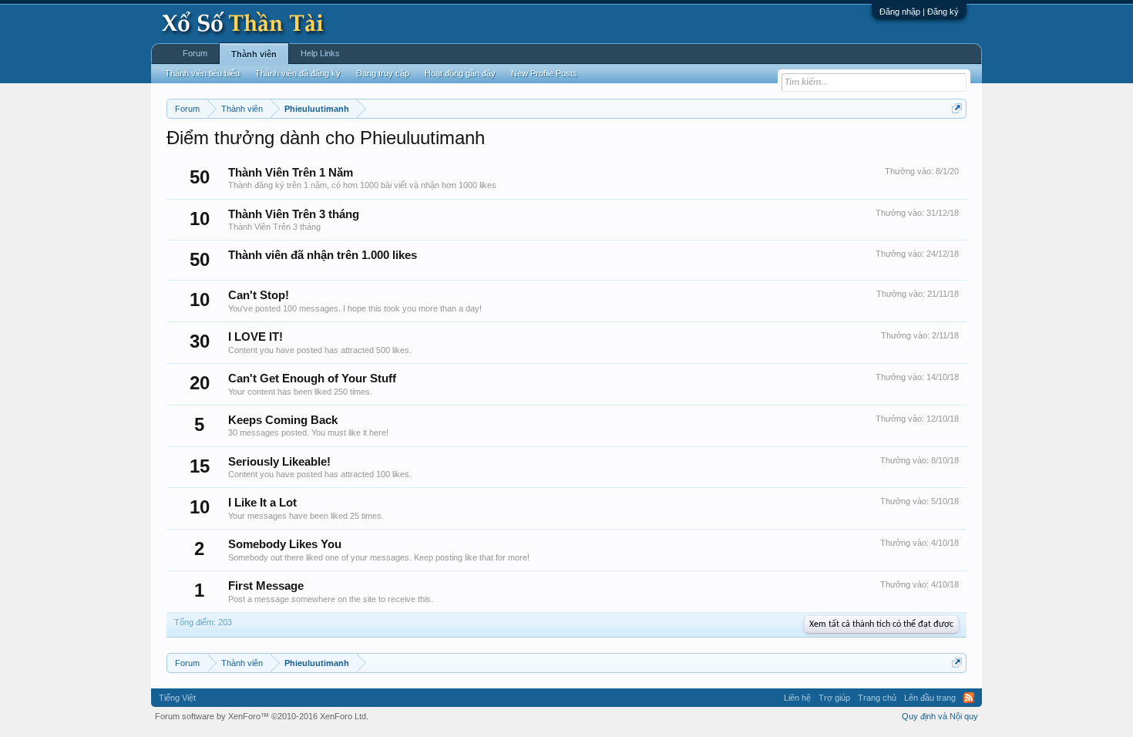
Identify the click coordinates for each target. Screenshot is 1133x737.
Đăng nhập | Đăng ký (919, 11)
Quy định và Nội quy (940, 716)
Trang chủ (877, 697)
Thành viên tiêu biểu (202, 73)
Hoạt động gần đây (460, 73)
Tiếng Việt (177, 697)
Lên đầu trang (930, 697)
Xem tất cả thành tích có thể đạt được (881, 624)
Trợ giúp (834, 697)
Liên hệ (797, 697)
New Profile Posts (544, 73)
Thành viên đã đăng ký (298, 73)
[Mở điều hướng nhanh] (957, 108)
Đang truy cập (382, 73)
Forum (195, 53)
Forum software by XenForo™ (261, 716)
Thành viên (254, 54)
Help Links (320, 53)
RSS (968, 697)
